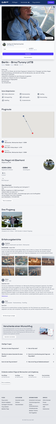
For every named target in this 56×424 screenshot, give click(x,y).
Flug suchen (5, 400)
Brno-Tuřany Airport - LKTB (15, 147)
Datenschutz (46, 409)
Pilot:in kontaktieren (7, 200)
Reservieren (28, 53)
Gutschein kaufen (19, 400)
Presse (44, 402)
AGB (44, 406)
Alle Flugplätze (33, 412)
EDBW (25, 168)
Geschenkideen (19, 404)
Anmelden (51, 2)
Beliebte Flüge (5, 409)
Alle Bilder (50, 38)
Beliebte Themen (33, 410)
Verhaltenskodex (33, 408)
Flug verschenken (28, 57)
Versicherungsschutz (34, 402)
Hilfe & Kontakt (47, 400)
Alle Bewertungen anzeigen (9, 315)
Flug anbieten (36, 2)
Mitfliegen (15, 2)
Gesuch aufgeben (6, 402)
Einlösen (17, 402)
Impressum (45, 404)
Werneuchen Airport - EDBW (19, 142)
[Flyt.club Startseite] (5, 2)
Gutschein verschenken (9, 336)
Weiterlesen (5, 296)
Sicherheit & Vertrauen (35, 400)
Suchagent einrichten (7, 404)
